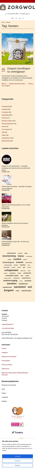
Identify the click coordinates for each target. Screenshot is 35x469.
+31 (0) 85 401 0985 (12, 13)
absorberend (11, 253)
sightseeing (23, 270)
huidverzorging (8, 265)
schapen (29, 267)
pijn (24, 267)
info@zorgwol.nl (25, 13)
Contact (4, 348)
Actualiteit (5, 109)
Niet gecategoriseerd (8, 123)
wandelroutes (7, 287)
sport (29, 270)
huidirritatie (28, 262)
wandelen (12, 283)
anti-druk (20, 253)
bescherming (9, 256)
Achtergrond (5, 106)
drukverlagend (8, 262)
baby (26, 253)
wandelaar (28, 281)
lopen (29, 265)
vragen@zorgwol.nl (7, 324)
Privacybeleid (6, 360)
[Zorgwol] (17, 7)
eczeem (19, 262)
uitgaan (19, 273)
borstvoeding (29, 256)
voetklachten (16, 278)
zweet (17, 290)
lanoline (22, 265)
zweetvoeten (26, 291)
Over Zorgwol (6, 85)
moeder (13, 267)
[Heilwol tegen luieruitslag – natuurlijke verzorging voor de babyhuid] (6, 180)
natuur (19, 267)
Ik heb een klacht (7, 364)
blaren (21, 256)
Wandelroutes (6, 141)
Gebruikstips (5, 115)
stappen (5, 273)
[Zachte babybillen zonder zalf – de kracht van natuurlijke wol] (6, 235)
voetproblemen (26, 278)
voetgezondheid (7, 278)
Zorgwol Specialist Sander (17, 83)
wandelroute (23, 284)
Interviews (5, 118)
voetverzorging (10, 281)
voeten (27, 275)
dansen (25, 259)
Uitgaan (4, 135)
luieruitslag (6, 267)
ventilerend (27, 273)
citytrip (9, 259)
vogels (20, 280)
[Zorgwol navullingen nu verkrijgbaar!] (17, 49)
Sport (3, 132)
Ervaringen (5, 112)
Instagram (5, 352)
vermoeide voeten (11, 275)
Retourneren (5, 368)
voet (22, 275)
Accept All (17, 456)
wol (30, 287)
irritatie (16, 265)
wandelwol (20, 287)
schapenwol (11, 270)
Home (3, 22)
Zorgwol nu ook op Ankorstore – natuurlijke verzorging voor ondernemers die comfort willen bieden (16, 168)
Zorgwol (9, 290)
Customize (17, 460)
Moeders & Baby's (7, 121)
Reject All (17, 465)
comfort (17, 259)
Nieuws (30, 83)
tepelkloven (13, 273)
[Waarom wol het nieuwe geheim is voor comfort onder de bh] (6, 198)
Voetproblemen (6, 138)
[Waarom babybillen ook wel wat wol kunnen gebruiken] (6, 216)
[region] (17, 453)
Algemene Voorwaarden (9, 356)
